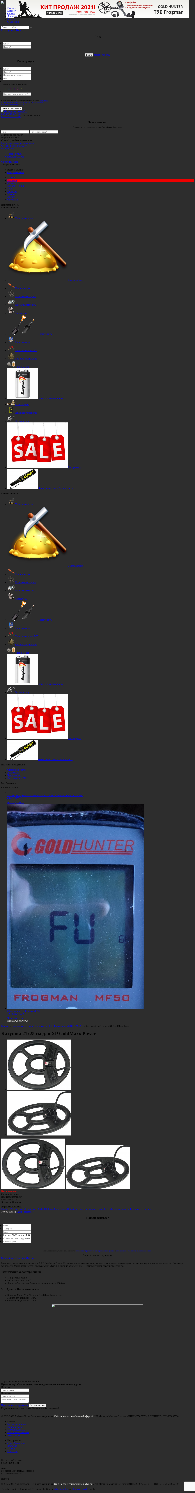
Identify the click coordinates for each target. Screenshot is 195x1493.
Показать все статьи (17, 1021)
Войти (89, 55)
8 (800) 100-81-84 (11, 115)
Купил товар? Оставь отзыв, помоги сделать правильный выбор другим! (41, 1384)
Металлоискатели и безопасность (55, 488)
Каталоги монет (23, 342)
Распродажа (74, 467)
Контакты (12, 19)
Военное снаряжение (26, 358)
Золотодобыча (75, 280)
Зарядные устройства (26, 412)
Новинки (12, 180)
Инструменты (45, 334)
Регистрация (7, 30)
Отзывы (11, 183)
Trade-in (11, 177)
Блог (9, 188)
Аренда (11, 197)
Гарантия (12, 191)
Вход (18, 30)
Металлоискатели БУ (26, 350)
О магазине (13, 21)
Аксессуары (21, 313)
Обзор (4, 1258)
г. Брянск (146, 1209)
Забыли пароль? (102, 54)
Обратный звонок (31, 115)
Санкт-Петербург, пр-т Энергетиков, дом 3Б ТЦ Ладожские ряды (94, 1209)
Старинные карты (16, 770)
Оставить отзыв (37, 1405)
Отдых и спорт (22, 421)
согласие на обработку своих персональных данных (24, 101)
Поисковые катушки (25, 296)
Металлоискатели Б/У (26, 636)
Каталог (11, 10)
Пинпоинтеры (22, 288)
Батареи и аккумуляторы (50, 398)
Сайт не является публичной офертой (73, 1416)
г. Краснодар (134, 1209)
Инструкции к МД (17, 778)
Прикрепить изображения (14, 1405)
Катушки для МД (16, 1429)
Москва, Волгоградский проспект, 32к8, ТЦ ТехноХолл (30, 1209)
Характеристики (16, 1258)
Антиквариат (22, 404)
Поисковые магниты (25, 304)
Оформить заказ (9, 161)
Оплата (11, 13)
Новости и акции (16, 186)
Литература (13, 772)
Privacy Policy (61, 1489)
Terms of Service (81, 1489)
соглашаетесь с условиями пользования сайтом (22, 103)
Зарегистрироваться (11, 108)
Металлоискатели (24, 218)
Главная (11, 8)
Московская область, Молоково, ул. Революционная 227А (17, 144)
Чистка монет (22, 367)
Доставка (12, 16)
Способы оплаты (16, 1443)
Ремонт (11, 194)
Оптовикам (13, 199)
